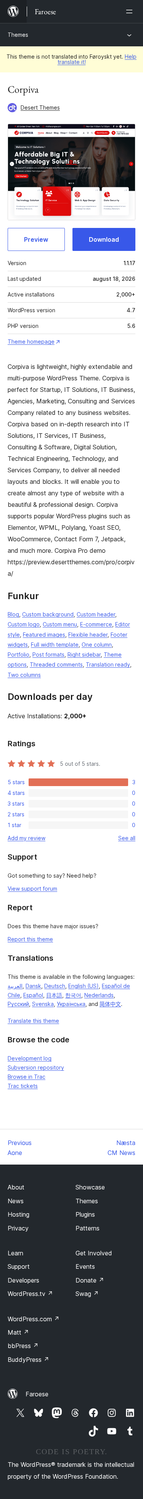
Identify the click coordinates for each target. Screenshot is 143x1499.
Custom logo (24, 624)
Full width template (55, 644)
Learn (15, 1253)
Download (104, 239)
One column (97, 644)
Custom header (96, 614)
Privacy (18, 1228)
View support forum (32, 888)
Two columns (24, 675)
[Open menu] (131, 11)
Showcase (90, 1187)
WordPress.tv (30, 1293)
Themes (18, 34)
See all (126, 838)
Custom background (48, 614)
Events (85, 1266)
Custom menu (60, 624)
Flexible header (88, 634)
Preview (36, 239)
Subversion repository (36, 1067)
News (16, 1201)
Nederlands (99, 995)
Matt (18, 1332)
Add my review (26, 838)
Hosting (18, 1214)
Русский (18, 1004)
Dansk (33, 986)
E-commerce (96, 624)
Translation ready (108, 664)
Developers (23, 1280)
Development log (29, 1058)
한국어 (73, 995)
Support (19, 1266)
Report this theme (30, 939)
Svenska (43, 1004)
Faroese (37, 1394)
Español (33, 995)
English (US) (83, 986)
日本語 (54, 995)
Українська (71, 1004)
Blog (13, 614)
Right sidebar (84, 654)
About (16, 1187)
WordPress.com (33, 1319)
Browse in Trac (26, 1076)
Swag (87, 1293)
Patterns (88, 1228)
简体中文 (110, 1004)
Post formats (48, 654)
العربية (15, 986)
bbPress (23, 1346)
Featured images (44, 634)
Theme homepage (31, 341)
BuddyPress (28, 1359)
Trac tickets (23, 1086)
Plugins (85, 1214)
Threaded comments (56, 664)
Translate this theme (33, 1020)
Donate (90, 1280)
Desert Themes (40, 107)
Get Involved (94, 1253)
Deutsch (54, 986)
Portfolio (18, 654)
